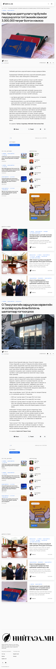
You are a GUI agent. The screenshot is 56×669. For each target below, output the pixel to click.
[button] (48, 4)
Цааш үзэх (34, 218)
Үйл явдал (46, 231)
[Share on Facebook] (47, 63)
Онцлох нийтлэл (10, 10)
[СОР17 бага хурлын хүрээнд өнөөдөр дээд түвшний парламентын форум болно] (24, 156)
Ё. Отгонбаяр (37, 185)
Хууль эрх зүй (5, 189)
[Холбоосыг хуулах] (53, 63)
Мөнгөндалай (38, 172)
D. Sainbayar (37, 160)
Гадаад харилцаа (33, 278)
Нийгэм (5, 8)
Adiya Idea (37, 153)
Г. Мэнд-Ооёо (38, 166)
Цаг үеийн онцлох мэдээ (35, 541)
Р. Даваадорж (37, 179)
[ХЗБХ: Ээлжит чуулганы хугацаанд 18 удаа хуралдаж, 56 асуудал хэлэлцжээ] (14, 263)
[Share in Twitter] (50, 63)
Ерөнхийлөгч (40, 278)
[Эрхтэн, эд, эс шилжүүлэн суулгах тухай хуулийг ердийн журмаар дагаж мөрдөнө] (24, 190)
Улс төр (5, 155)
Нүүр (2, 8)
